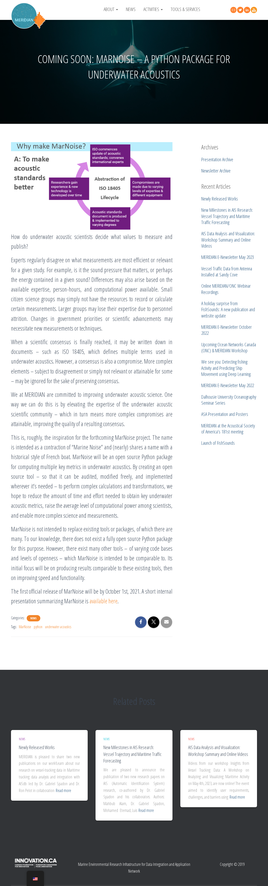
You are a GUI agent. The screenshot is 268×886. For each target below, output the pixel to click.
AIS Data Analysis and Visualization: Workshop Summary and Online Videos (218, 750)
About (109, 9)
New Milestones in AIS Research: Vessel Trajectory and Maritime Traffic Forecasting (132, 754)
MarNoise (25, 626)
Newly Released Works (37, 747)
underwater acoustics (58, 626)
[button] (116, 9)
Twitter (241, 10)
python (38, 626)
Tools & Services (185, 9)
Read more (63, 790)
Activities (151, 9)
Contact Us (234, 9)
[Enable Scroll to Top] (257, 875)
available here (104, 601)
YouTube (255, 10)
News (131, 9)
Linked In (248, 10)
